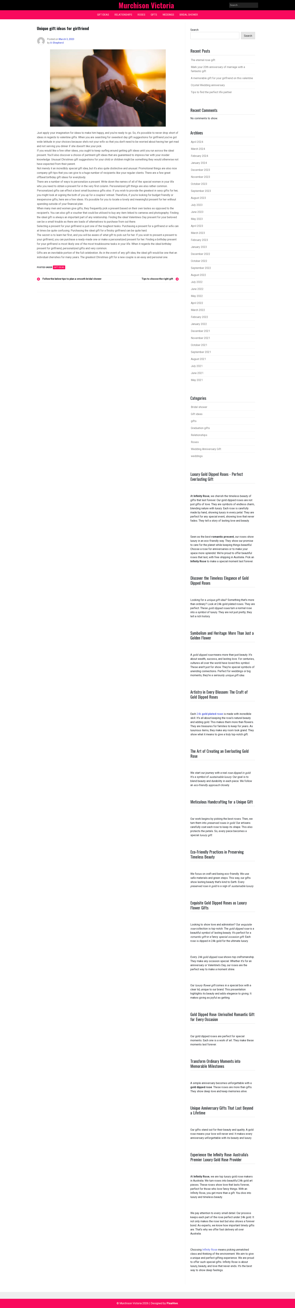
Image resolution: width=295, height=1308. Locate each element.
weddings (168, 14)
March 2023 (198, 233)
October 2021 (199, 345)
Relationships (123, 14)
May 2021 (197, 380)
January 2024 (199, 163)
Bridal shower (189, 14)
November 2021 (200, 338)
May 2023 (197, 219)
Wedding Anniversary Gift (206, 449)
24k (210, 714)
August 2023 (198, 198)
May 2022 (197, 296)
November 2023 (200, 177)
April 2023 (197, 226)
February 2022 (199, 317)
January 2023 (199, 247)
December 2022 (200, 254)
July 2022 (197, 282)
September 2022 (201, 268)
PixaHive (172, 1303)
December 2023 (200, 170)
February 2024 (199, 156)
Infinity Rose (209, 1249)
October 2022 (199, 261)
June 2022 (197, 289)
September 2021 (201, 352)
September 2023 (201, 191)
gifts (154, 14)
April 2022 (197, 303)
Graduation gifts (200, 428)
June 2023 (197, 212)
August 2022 (198, 275)
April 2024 (197, 142)
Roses (141, 14)
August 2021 (198, 359)
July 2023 (197, 205)
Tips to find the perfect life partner (211, 92)
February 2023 (199, 240)
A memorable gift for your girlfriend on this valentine (222, 78)
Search (194, 29)
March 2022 (198, 310)
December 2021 (200, 331)
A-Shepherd (57, 42)
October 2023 (199, 184)
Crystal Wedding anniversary (208, 85)
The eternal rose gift (203, 60)
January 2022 (199, 324)
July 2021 (197, 366)
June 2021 (197, 373)
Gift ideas (103, 14)
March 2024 (198, 149)
